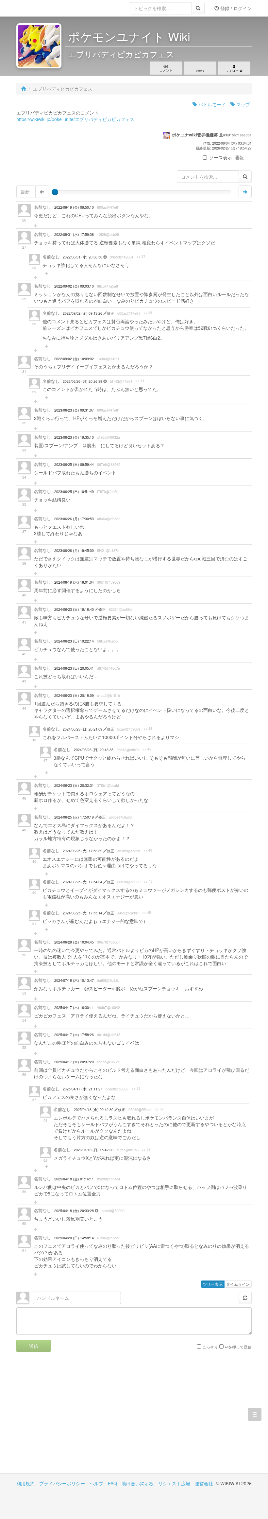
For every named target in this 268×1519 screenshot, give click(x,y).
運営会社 (204, 1483)
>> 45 (146, 749)
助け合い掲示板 (138, 1483)
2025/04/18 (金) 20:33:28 (74, 1210)
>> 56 (136, 1088)
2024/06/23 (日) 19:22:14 (74, 641)
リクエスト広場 (174, 1483)
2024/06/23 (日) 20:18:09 (74, 695)
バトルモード (211, 104)
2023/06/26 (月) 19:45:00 (74, 550)
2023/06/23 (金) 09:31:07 (74, 410)
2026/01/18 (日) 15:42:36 (93, 1149)
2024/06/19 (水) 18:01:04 (74, 582)
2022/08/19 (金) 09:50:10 (74, 207)
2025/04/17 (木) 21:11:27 (82, 1088)
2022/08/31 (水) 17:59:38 (74, 234)
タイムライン (238, 1284)
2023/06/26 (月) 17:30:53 (74, 518)
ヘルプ (96, 1483)
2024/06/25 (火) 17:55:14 (83, 912)
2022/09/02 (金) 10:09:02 (74, 358)
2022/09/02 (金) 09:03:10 (74, 286)
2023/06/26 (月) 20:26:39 (83, 381)
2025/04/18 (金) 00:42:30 (94, 1109)
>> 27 (141, 256)
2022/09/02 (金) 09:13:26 (83, 313)
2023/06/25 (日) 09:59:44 (74, 464)
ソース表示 (220, 157)
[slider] (55, 192)
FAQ (112, 1483)
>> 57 (159, 1109)
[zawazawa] (42, 8)
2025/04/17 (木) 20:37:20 (74, 1061)
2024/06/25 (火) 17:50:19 (74, 817)
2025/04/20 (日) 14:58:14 (74, 1237)
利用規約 (25, 1483)
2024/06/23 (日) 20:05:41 (74, 668)
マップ (242, 104)
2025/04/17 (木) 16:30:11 (74, 1007)
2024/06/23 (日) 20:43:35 (93, 749)
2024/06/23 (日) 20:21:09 (83, 729)
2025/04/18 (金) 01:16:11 (74, 1178)
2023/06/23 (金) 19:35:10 (74, 437)
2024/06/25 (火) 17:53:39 (83, 850)
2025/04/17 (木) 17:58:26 (74, 1034)
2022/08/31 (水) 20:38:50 (83, 257)
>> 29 (147, 312)
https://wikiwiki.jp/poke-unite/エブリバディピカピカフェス (75, 119)
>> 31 (140, 381)
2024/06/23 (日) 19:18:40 (74, 609)
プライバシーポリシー (62, 1483)
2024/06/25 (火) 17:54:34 (83, 881)
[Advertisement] (75, 1417)
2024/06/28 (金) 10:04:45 (74, 942)
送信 (33, 1346)
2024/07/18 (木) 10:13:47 (74, 980)
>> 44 (147, 728)
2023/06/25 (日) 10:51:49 (74, 491)
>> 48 (147, 850)
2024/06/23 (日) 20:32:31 (74, 785)
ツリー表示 (213, 1284)
